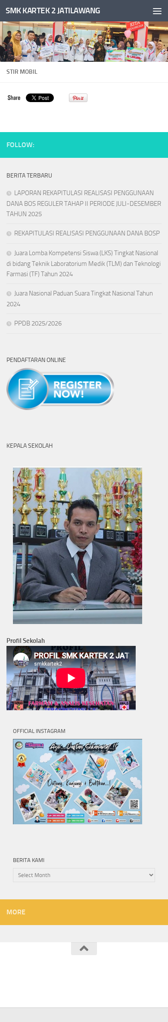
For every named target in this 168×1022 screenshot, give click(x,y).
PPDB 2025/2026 (38, 323)
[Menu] (157, 10)
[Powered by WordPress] (55, 980)
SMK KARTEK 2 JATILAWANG (53, 10)
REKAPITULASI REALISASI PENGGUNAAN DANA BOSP (87, 233)
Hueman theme (127, 980)
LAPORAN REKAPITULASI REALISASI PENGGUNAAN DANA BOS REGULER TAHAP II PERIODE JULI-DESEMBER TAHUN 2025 (83, 203)
